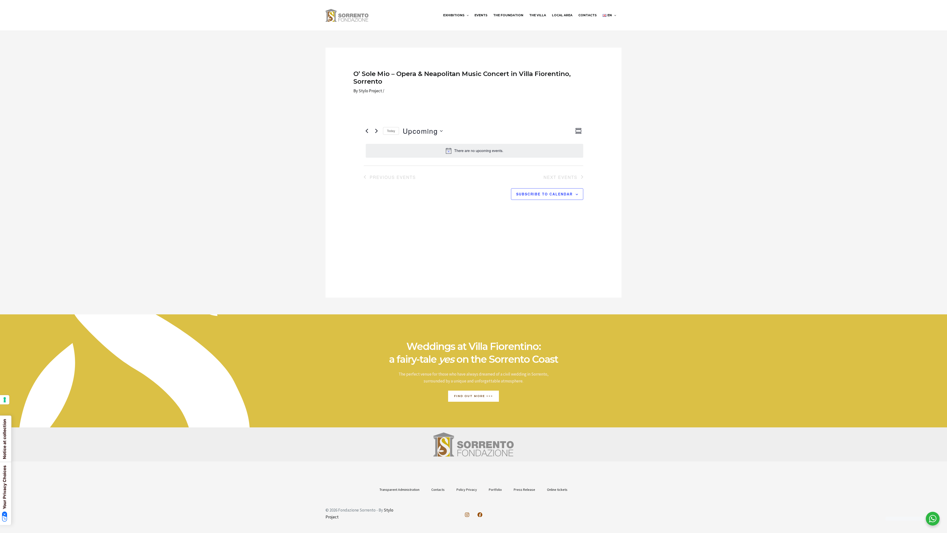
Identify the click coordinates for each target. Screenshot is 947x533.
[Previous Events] (367, 131)
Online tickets (557, 489)
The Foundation (508, 15)
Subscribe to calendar (544, 193)
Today (391, 131)
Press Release (524, 489)
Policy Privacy (466, 489)
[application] (466, 15)
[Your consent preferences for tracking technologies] (4, 399)
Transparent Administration (399, 489)
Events (480, 15)
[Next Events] (376, 131)
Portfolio (495, 489)
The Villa (537, 15)
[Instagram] (467, 514)
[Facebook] (479, 514)
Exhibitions (453, 15)
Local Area (562, 15)
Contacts (587, 15)
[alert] (474, 151)
